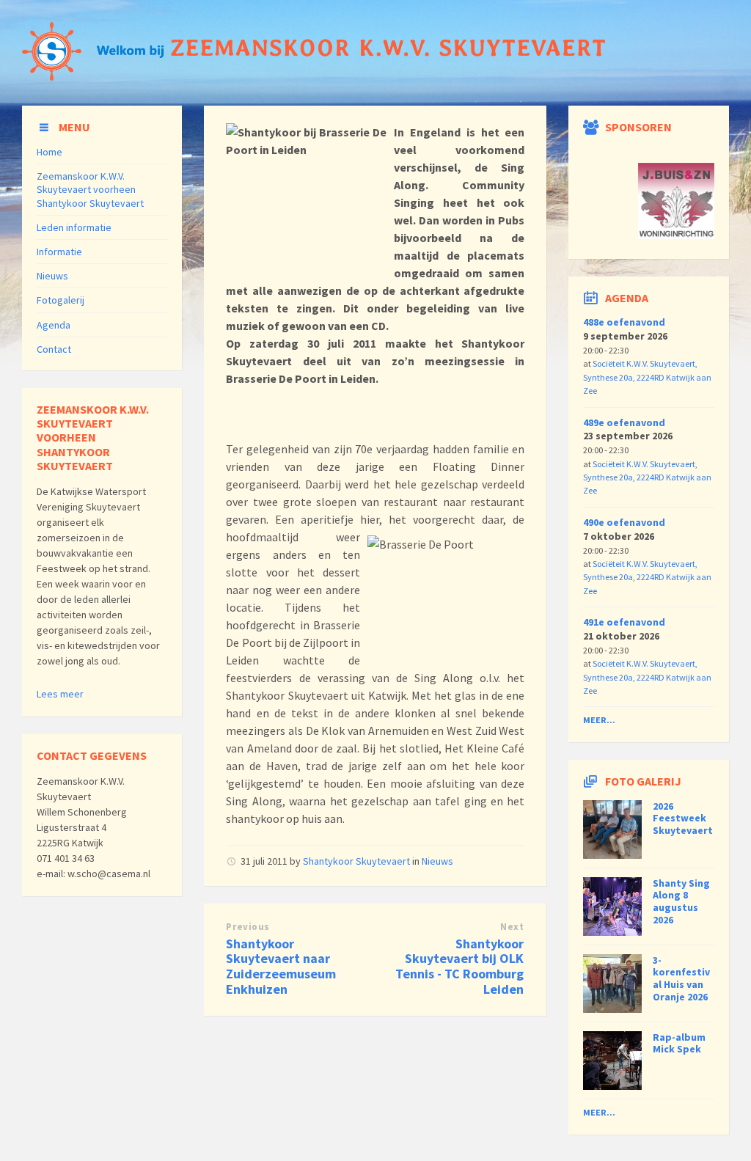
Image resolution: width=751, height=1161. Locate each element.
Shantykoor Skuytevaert (356, 861)
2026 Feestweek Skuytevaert (683, 818)
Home (49, 151)
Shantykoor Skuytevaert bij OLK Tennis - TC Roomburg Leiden (459, 966)
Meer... (599, 719)
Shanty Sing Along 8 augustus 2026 (681, 901)
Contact (54, 349)
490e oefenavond (624, 522)
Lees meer (60, 693)
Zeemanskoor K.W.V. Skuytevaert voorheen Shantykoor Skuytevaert (90, 189)
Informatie (59, 251)
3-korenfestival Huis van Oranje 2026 (681, 978)
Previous (247, 926)
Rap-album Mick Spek (679, 1043)
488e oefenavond (624, 322)
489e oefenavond (624, 422)
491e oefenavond (624, 622)
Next (512, 926)
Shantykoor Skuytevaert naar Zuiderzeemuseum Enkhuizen (281, 966)
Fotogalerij (60, 300)
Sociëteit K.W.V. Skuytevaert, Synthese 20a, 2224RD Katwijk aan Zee (647, 377)
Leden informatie (74, 227)
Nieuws (437, 861)
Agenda (53, 325)
